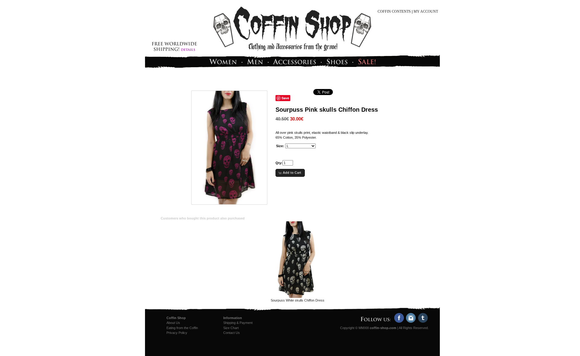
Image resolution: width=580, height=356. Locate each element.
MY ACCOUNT (426, 11)
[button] (290, 173)
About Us (173, 323)
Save (285, 98)
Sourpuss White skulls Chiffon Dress (297, 300)
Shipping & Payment (238, 323)
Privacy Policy (176, 333)
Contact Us (231, 333)
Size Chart (231, 328)
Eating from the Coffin (182, 328)
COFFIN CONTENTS (394, 11)
